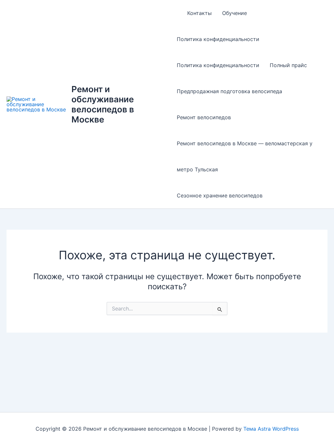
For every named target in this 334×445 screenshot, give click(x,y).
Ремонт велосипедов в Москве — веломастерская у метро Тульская (244, 156)
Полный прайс (288, 65)
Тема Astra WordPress (271, 428)
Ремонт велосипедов (204, 117)
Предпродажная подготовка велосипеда (229, 91)
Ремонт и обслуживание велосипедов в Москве (102, 104)
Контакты (199, 13)
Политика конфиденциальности (218, 39)
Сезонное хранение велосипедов (220, 195)
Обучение (234, 13)
